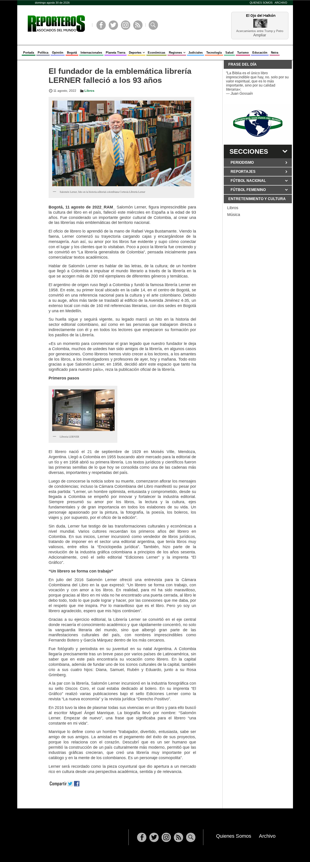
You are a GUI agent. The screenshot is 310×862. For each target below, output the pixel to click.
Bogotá (72, 52)
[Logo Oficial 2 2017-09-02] (258, 123)
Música (233, 214)
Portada (28, 52)
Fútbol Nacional (248, 181)
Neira (274, 52)
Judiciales (195, 52)
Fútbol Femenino (248, 190)
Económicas (156, 52)
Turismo (243, 52)
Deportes (135, 52)
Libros (89, 90)
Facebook (101, 25)
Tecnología (214, 52)
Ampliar (259, 35)
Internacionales (91, 52)
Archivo (281, 2)
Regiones (175, 52)
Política (43, 52)
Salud (229, 52)
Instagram (125, 25)
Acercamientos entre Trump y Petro (259, 31)
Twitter (113, 25)
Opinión (57, 52)
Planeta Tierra (115, 52)
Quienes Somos (261, 2)
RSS (138, 25)
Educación (259, 52)
